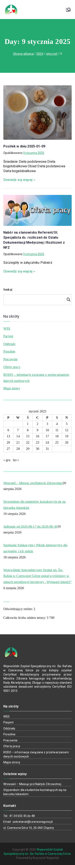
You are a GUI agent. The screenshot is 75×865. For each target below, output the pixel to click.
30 (37, 448)
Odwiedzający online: (18, 609)
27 (8, 448)
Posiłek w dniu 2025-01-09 (24, 146)
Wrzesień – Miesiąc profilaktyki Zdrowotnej (33, 483)
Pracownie (10, 359)
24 (47, 442)
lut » (16, 460)
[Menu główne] (68, 10)
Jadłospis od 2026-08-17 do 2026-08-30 (30, 526)
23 (37, 442)
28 (18, 448)
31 (47, 448)
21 (18, 442)
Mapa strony (11, 388)
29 (27, 448)
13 (8, 436)
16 (37, 436)
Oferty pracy (11, 367)
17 (47, 436)
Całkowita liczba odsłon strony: (25, 617)
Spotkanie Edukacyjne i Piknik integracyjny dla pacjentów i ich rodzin (35, 548)
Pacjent (8, 336)
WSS (6, 328)
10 (47, 430)
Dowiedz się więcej (17, 180)
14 (18, 436)
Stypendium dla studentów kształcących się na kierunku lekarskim (34, 504)
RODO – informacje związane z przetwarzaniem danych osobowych (36, 378)
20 (8, 442)
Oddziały (9, 344)
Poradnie (9, 351)
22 (27, 442)
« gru (6, 460)
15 (27, 436)
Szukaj (7, 289)
